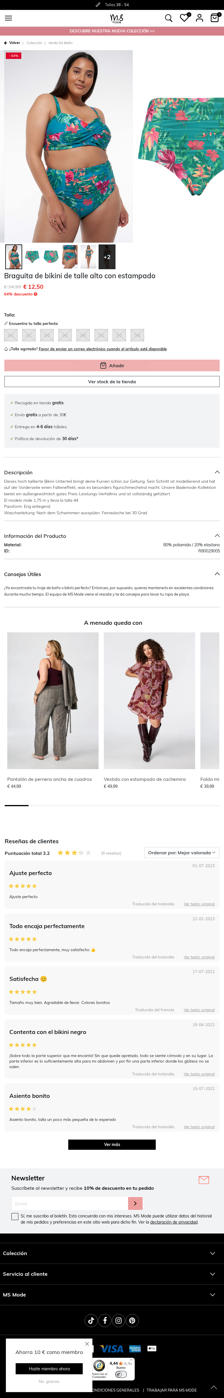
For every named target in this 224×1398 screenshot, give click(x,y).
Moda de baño (61, 43)
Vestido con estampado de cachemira (145, 779)
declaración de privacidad (173, 1222)
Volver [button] (14, 43)
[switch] (121, 1374)
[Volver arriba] (214, 1388)
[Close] (87, 1343)
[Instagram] (118, 1320)
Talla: (9, 315)
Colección (34, 43)
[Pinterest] (132, 1320)
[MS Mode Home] (117, 18)
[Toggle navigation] (8, 18)
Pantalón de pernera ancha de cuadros (49, 779)
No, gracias (49, 1381)
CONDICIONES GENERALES (114, 1390)
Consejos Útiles (22, 574)
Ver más (112, 1144)
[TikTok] (91, 1320)
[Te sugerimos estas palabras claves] (169, 18)
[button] (184, 17)
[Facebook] (104, 1320)
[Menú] (131, 1361)
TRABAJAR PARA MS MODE (172, 1390)
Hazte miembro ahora (49, 1368)
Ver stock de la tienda (112, 381)
